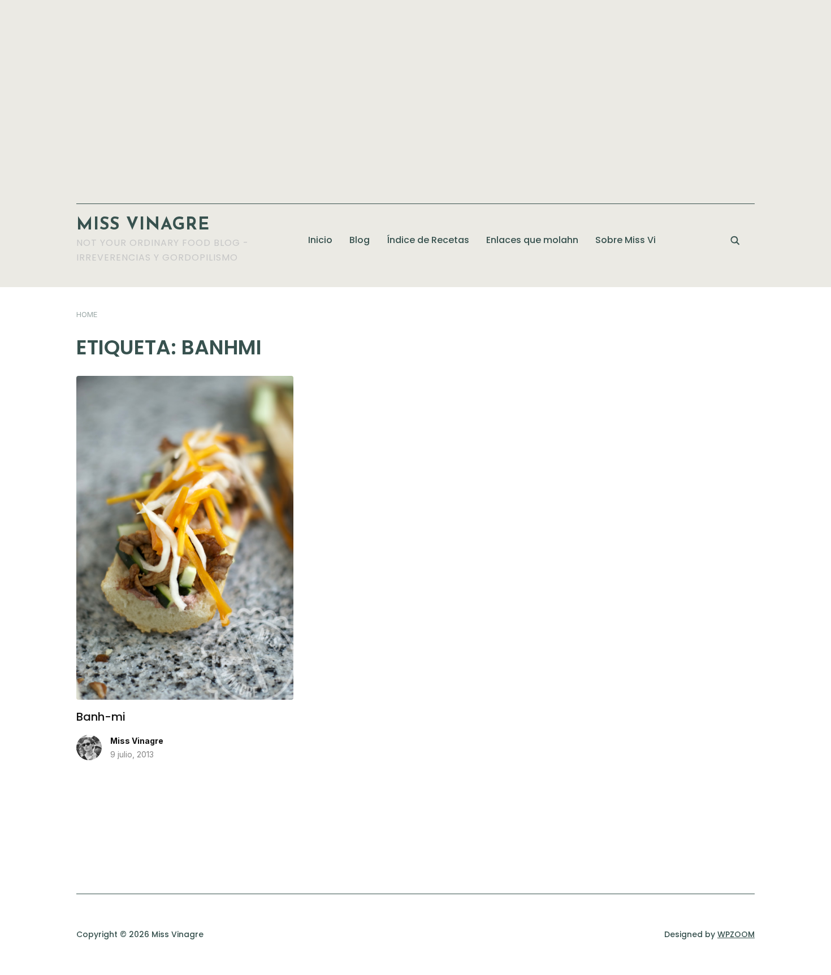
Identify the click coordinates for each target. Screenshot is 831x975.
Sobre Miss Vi (625, 239)
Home (86, 314)
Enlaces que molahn (532, 239)
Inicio (320, 239)
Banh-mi (100, 717)
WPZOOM (736, 934)
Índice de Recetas (428, 239)
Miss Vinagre (143, 225)
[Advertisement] (415, 96)
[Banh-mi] (184, 382)
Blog (359, 239)
